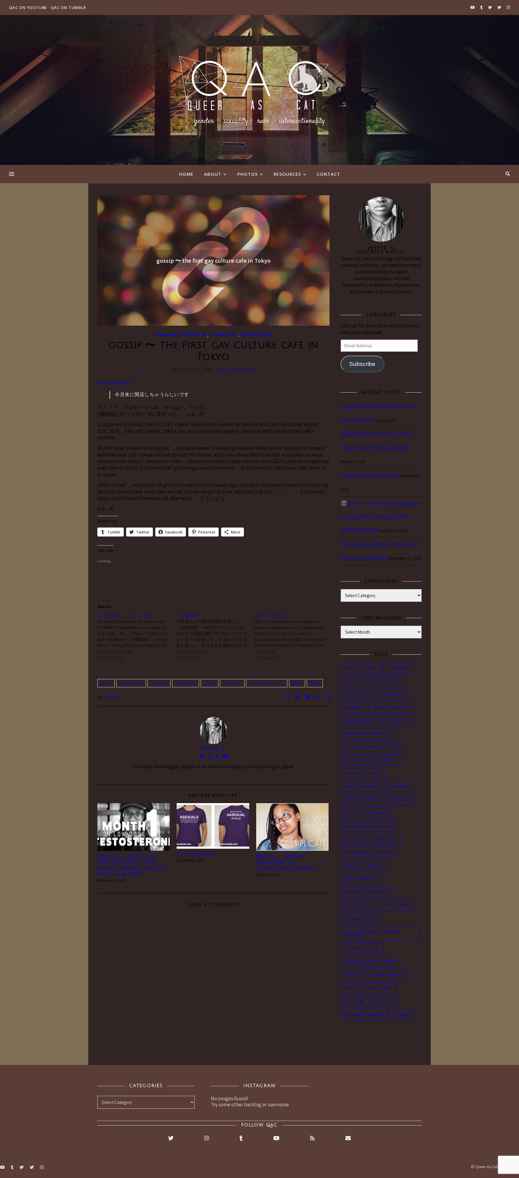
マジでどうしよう (267, 683)
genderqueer (361, 720)
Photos (247, 174)
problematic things (369, 852)
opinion (354, 839)
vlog (350, 988)
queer (375, 865)
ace (349, 667)
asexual (354, 680)
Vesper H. (113, 697)
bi (369, 694)
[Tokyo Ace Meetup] (293, 636)
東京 (315, 683)
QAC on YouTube (28, 7)
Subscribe (362, 364)
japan (106, 683)
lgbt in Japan (131, 683)
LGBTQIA (398, 786)
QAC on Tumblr (68, 7)
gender (353, 707)
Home (186, 174)
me (348, 812)
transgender (386, 975)
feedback (393, 694)
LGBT (375, 773)
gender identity (392, 707)
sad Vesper (185, 683)
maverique (398, 799)
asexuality (388, 680)
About (212, 174)
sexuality (357, 905)
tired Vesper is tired (370, 961)
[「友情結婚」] (215, 636)
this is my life (362, 948)
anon (370, 667)
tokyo (209, 683)
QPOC (351, 865)
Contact (328, 174)
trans (352, 975)
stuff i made (394, 905)
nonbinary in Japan (368, 826)
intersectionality (367, 733)
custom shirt (196, 854)
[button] (133, 827)
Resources (287, 174)
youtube (355, 1001)
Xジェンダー (379, 988)
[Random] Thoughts (180, 334)
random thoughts (367, 892)
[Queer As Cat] (259, 90)
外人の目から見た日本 (367, 1014)
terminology (360, 918)
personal (159, 683)
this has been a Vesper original (373, 933)
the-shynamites (114, 382)
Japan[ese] (224, 334)
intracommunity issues (373, 746)
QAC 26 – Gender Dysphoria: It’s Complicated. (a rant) (286, 862)
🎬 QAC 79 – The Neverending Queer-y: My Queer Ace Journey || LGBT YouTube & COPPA (381, 517)
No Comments (236, 370)
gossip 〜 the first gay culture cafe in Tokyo (213, 261)
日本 (297, 683)
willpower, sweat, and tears (370, 475)
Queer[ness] (257, 334)
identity (398, 720)
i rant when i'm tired (370, 760)
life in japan (360, 799)
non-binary (375, 812)
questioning (360, 878)
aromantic (400, 667)
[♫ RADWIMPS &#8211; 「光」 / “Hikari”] (136, 636)
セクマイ (232, 683)
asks (350, 694)
